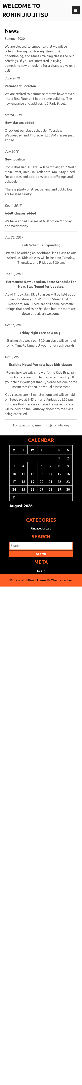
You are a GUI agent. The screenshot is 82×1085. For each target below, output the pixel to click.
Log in (41, 570)
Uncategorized (41, 528)
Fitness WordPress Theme (28, 580)
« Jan (39, 513)
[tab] (76, 10)
